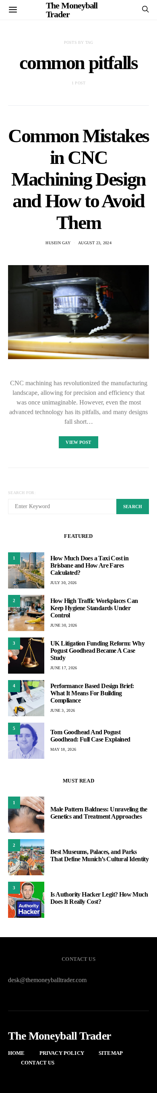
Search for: (22, 492)
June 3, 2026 (62, 710)
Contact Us (38, 1063)
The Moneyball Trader (59, 1036)
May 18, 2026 (63, 749)
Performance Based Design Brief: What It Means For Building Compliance (92, 693)
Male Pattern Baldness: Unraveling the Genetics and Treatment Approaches (98, 813)
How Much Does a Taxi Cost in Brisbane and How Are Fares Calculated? (89, 565)
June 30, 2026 (63, 625)
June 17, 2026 (63, 668)
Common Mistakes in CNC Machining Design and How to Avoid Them (78, 179)
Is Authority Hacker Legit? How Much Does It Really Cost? (99, 898)
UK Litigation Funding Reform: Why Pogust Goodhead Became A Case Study (97, 650)
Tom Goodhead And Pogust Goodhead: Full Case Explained (90, 736)
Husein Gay (57, 243)
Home (16, 1053)
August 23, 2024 (95, 243)
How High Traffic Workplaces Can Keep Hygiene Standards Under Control (94, 608)
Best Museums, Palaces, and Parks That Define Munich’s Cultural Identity (99, 855)
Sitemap (111, 1053)
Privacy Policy (61, 1053)
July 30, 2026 (63, 582)
